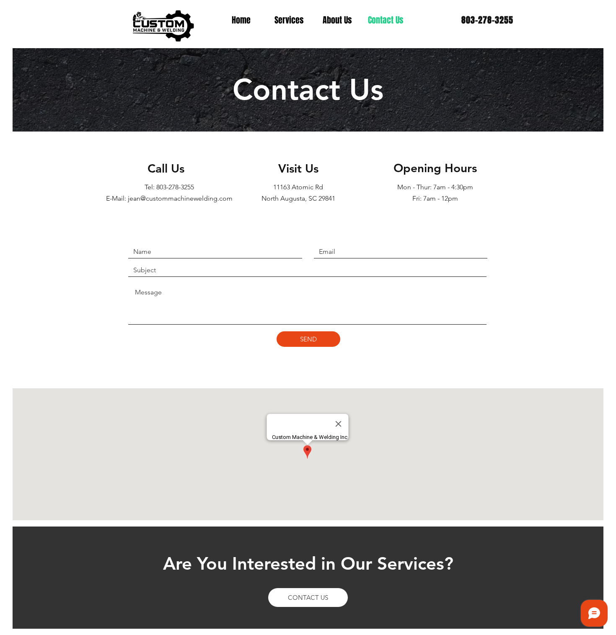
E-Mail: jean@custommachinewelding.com (169, 198)
